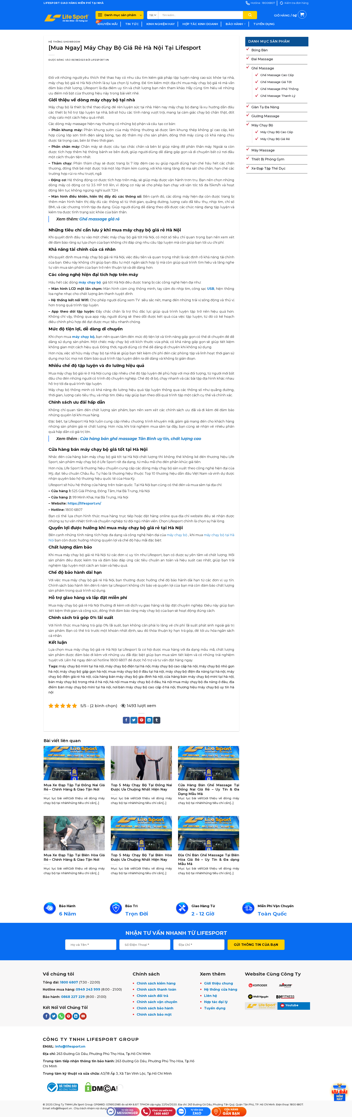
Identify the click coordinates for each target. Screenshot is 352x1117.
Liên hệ (210, 996)
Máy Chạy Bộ (262, 125)
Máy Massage (263, 150)
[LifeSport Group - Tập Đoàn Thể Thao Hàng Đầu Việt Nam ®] (66, 18)
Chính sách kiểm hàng (156, 983)
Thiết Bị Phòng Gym (267, 159)
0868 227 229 (73, 997)
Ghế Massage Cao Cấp (277, 75)
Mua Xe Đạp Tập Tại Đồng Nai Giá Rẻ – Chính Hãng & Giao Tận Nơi (74, 787)
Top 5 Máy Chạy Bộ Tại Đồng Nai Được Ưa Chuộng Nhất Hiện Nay (141, 787)
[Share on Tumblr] (156, 720)
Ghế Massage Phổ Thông (279, 89)
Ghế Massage (262, 68)
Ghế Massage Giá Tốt (276, 82)
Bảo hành (234, 24)
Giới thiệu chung (218, 983)
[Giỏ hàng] (290, 20)
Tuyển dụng (264, 24)
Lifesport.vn (100, 59)
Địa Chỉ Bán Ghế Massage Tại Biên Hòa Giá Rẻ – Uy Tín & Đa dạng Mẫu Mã (208, 859)
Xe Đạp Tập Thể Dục (268, 168)
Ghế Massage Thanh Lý (277, 96)
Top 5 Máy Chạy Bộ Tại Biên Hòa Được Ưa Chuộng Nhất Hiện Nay (141, 857)
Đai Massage (262, 59)
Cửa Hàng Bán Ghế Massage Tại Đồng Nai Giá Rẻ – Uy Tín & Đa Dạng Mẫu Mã (208, 789)
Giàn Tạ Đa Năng (265, 107)
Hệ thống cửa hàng (220, 989)
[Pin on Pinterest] (141, 720)
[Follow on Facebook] (46, 1016)
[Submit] (250, 15)
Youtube (292, 1005)
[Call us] (61, 1016)
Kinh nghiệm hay (160, 24)
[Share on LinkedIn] (149, 720)
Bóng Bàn (259, 50)
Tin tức (132, 24)
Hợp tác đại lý (216, 1002)
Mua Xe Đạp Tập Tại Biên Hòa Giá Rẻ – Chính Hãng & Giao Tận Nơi (74, 857)
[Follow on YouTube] (83, 1016)
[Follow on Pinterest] (68, 1016)
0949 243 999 (88, 989)
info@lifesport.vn (70, 1046)
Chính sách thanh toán (156, 989)
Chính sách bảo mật (154, 1014)
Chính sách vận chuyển (157, 1002)
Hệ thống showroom (64, 41)
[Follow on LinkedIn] (76, 1016)
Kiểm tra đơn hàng (296, 2)
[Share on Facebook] (126, 720)
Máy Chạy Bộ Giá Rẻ (275, 139)
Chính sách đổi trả (152, 996)
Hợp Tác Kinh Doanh (200, 24)
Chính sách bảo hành (155, 1008)
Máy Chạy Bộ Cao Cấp (276, 132)
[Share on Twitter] (133, 720)
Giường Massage (265, 116)
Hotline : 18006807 (263, 2)
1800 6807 (69, 982)
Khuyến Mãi (108, 24)
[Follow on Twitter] (53, 1016)
